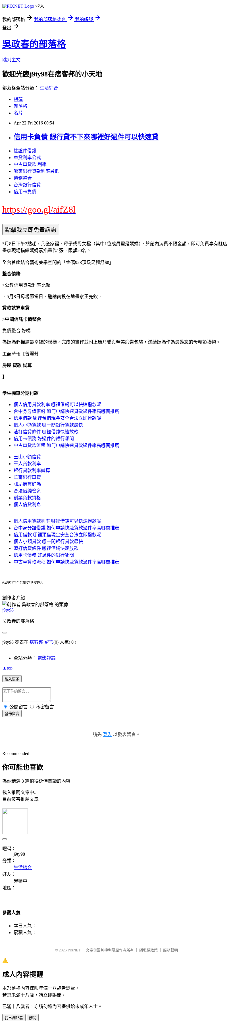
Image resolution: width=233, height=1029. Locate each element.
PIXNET (74, 950)
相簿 (18, 99)
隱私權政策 (148, 950)
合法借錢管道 (27, 490)
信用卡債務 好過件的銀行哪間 (44, 438)
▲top (7, 668)
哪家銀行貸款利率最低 (36, 171)
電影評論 (47, 658)
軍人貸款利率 (27, 463)
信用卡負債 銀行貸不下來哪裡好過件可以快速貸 (86, 137)
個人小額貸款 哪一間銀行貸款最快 (48, 425)
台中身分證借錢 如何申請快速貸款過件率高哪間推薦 (66, 411)
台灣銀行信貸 (27, 184)
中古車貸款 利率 (30, 164)
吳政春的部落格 (34, 44)
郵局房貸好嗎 (27, 484)
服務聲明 (170, 950)
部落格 (20, 106)
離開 (32, 1018)
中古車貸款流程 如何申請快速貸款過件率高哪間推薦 (66, 445)
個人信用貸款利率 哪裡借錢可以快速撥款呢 (57, 404)
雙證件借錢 (25, 150)
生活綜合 (49, 88)
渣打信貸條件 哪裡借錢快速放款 (46, 431)
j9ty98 (8, 610)
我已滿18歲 (14, 1018)
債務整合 (23, 178)
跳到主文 (11, 59)
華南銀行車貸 (27, 477)
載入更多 (12, 679)
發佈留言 (12, 714)
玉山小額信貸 (27, 456)
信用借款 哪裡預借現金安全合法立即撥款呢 (57, 418)
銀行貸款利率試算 (32, 470)
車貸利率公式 (27, 157)
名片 (18, 113)
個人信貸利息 (27, 504)
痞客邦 (36, 642)
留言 (48, 642)
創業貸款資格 (27, 497)
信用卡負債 (25, 191)
